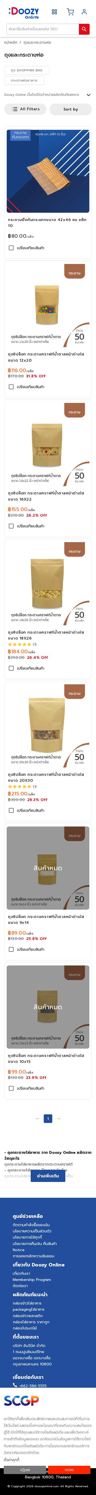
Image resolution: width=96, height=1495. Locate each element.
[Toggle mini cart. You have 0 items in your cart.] (70, 11)
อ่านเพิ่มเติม (48, 1176)
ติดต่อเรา (20, 1286)
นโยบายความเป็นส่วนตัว (32, 1231)
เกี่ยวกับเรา (21, 1273)
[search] (84, 29)
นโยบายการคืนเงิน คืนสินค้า (35, 1244)
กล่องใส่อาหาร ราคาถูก (31, 1322)
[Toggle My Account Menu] (85, 11)
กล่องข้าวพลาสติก (28, 1316)
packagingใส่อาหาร (29, 1309)
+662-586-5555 (33, 1386)
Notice (19, 1250)
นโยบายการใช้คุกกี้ (27, 1237)
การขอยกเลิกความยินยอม (33, 1256)
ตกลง (69, 1470)
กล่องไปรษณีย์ (25, 1328)
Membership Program (32, 1280)
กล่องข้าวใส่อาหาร (27, 1303)
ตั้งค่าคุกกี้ (11, 1460)
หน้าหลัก (10, 42)
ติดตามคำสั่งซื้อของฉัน (31, 1225)
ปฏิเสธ (25, 1470)
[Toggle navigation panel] (54, 11)
